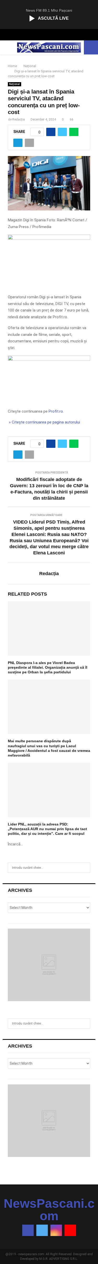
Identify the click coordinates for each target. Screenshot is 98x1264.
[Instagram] (56, 1230)
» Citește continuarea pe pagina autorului (44, 422)
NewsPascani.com (49, 1209)
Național (14, 84)
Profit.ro (56, 411)
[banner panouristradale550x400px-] (49, 238)
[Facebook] (28, 1230)
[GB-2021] (49, 359)
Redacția (18, 119)
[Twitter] (42, 1230)
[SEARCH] (84, 868)
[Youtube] (70, 1230)
